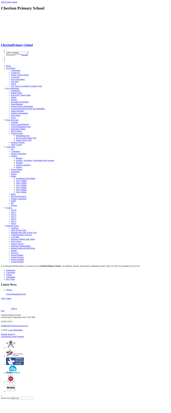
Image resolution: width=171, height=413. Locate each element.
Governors (15, 77)
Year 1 (13, 212)
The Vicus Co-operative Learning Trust (26, 86)
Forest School (16, 169)
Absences (15, 228)
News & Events (12, 120)
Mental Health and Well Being (23, 248)
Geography (15, 172)
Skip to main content (9, 2)
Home (8, 66)
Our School (10, 68)
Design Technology (19, 154)
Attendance (15, 91)
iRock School (16, 131)
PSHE (13, 201)
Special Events (17, 133)
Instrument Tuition (18, 129)
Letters (8, 298)
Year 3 (13, 217)
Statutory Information (19, 113)
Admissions (15, 70)
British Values (16, 93)
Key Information (12, 88)
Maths (13, 176)
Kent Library (16, 241)
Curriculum (10, 147)
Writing (19, 167)
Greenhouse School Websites (12, 336)
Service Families (17, 259)
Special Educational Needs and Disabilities (28, 109)
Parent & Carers (12, 226)
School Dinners (17, 255)
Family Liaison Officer (20, 75)
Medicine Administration (21, 246)
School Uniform (17, 257)
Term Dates (15, 115)
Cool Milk (15, 237)
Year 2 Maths (21, 183)
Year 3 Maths (21, 185)
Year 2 (13, 214)
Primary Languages (18, 199)
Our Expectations (18, 79)
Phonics (19, 158)
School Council (17, 244)
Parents (14, 250)
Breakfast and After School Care (24, 232)
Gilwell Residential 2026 (21, 127)
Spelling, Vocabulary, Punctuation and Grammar (35, 160)
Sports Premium (17, 111)
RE (12, 203)
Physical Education (18, 196)
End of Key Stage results (21, 95)
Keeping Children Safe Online (23, 239)
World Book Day (23, 136)
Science (14, 205)
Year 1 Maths (21, 181)
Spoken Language (23, 165)
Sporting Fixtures (18, 142)
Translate (24, 55)
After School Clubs (18, 230)
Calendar (14, 122)
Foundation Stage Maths (25, 178)
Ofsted (13, 97)
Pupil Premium (17, 104)
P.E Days (14, 253)
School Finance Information (22, 106)
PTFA (13, 84)
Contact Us (15, 73)
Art (12, 149)
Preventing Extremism (20, 102)
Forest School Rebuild (20, 124)
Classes (9, 208)
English (14, 156)
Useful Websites (17, 262)
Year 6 (13, 223)
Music (13, 194)
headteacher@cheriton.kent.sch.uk (14, 326)
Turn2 (13, 118)
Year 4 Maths (21, 187)
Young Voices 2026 (24, 140)
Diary (3, 298)
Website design (7, 334)
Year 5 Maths (21, 190)
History (14, 174)
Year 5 (13, 221)
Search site (5, 398)
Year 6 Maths (21, 192)
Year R (14, 210)
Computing (15, 151)
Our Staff (14, 82)
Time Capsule (16, 145)
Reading (19, 163)
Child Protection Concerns (21, 235)
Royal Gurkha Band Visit (26, 138)
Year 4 (13, 219)
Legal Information (15, 330)
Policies (14, 100)
